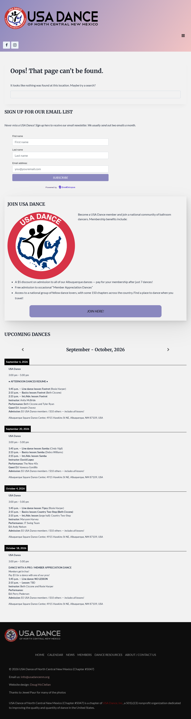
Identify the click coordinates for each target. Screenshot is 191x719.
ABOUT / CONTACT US (140, 654)
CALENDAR (55, 654)
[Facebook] (6, 45)
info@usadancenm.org (35, 677)
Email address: (19, 163)
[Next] (168, 350)
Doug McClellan (40, 684)
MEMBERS (84, 654)
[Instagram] (14, 45)
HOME (39, 654)
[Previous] (22, 350)
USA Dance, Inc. (113, 703)
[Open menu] (183, 36)
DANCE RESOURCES (108, 654)
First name (17, 136)
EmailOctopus (68, 187)
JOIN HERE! (95, 311)
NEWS (70, 654)
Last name (17, 149)
